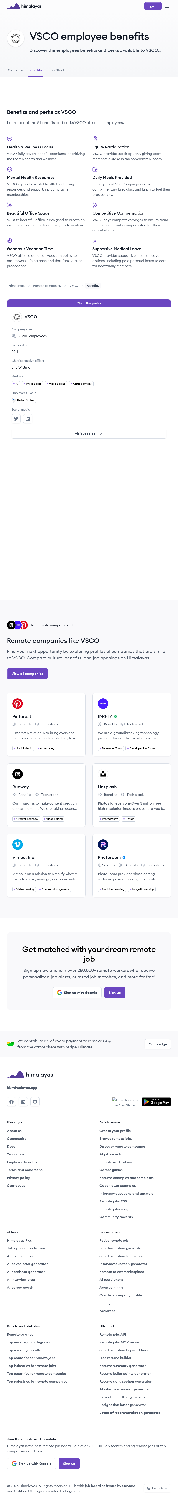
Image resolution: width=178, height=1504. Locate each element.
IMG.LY (105, 716)
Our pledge (158, 1044)
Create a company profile (120, 1295)
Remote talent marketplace (121, 1271)
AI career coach (20, 1287)
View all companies (27, 673)
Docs (11, 1146)
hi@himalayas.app (22, 1087)
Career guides (111, 1170)
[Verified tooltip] (123, 857)
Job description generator (121, 1248)
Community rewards (116, 1217)
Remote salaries (20, 1334)
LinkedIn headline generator (122, 1397)
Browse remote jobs (115, 1138)
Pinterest (21, 716)
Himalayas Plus (19, 1240)
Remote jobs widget (115, 1209)
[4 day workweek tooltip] (114, 716)
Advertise (107, 1311)
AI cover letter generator (27, 1264)
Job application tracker (26, 1248)
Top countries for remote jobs (31, 1358)
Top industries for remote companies (37, 1381)
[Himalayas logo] (24, 6)
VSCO (73, 286)
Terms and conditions (25, 1170)
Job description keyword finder (125, 1350)
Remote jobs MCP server (119, 1342)
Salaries (106, 865)
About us (14, 1130)
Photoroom (109, 857)
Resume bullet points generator (125, 1373)
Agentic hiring (111, 1287)
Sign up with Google (80, 992)
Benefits (21, 724)
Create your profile (115, 1130)
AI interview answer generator (124, 1389)
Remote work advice (116, 1162)
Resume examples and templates (126, 1177)
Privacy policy (18, 1177)
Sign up (115, 992)
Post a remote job (113, 1240)
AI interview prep (21, 1279)
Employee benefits (22, 1162)
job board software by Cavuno (110, 1486)
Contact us (16, 1185)
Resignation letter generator (122, 1405)
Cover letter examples (117, 1185)
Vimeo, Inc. (23, 857)
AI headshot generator (26, 1271)
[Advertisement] (89, 96)
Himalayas (17, 286)
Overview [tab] (15, 70)
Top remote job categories (28, 1342)
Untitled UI (23, 1491)
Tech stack (46, 724)
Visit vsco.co (85, 433)
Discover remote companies (122, 1146)
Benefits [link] (93, 286)
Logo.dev (73, 1491)
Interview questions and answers (126, 1193)
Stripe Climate (79, 1047)
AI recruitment (111, 1279)
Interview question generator (123, 1264)
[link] (16, 286)
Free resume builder (115, 1358)
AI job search (110, 1154)
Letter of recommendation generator (129, 1412)
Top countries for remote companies (37, 1373)
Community (16, 1138)
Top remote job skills (24, 1350)
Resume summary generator (122, 1365)
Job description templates (121, 1256)
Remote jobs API (112, 1334)
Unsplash (107, 787)
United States (25, 400)
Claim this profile (89, 303)
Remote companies (47, 286)
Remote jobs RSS (113, 1201)
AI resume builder (21, 1256)
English (157, 1488)
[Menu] (166, 6)
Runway (20, 787)
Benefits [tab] (35, 70)
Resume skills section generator (125, 1381)
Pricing (105, 1303)
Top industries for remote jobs (31, 1365)
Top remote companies (49, 625)
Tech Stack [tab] (56, 70)
